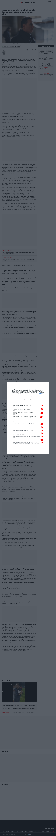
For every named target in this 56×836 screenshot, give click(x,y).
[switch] (41, 405)
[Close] (47, 384)
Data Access (28, 451)
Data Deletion (21, 451)
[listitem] (28, 403)
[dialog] (28, 418)
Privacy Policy (34, 451)
